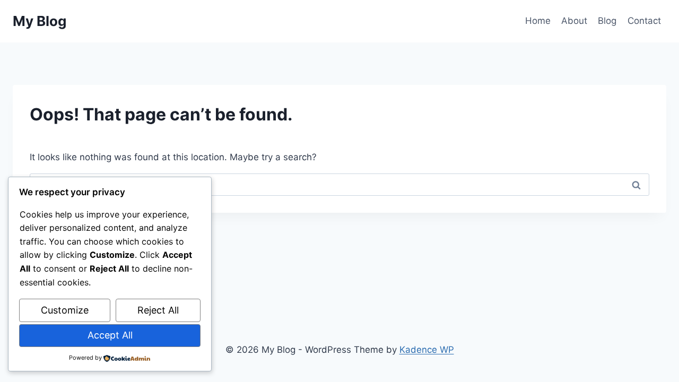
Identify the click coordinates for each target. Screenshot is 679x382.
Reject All (158, 310)
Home (538, 20)
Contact (644, 20)
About (574, 20)
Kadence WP (426, 349)
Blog (607, 20)
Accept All (110, 335)
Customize (65, 310)
